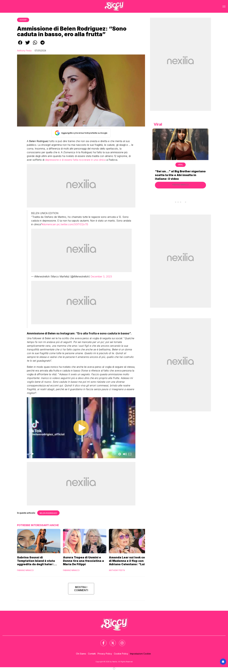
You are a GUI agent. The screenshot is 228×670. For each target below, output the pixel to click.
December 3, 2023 (101, 276)
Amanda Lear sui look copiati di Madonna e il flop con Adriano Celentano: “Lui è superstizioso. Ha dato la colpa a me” (130, 561)
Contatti (92, 653)
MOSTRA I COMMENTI (81, 589)
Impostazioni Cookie (140, 653)
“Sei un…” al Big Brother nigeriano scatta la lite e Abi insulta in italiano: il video (180, 175)
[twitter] (28, 44)
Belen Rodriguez (48, 513)
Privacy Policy (105, 653)
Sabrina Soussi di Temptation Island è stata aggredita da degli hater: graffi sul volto (36, 561)
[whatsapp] (35, 44)
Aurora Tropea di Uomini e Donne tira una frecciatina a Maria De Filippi (83, 561)
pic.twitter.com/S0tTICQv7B (72, 224)
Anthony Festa (24, 50)
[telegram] (42, 44)
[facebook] (20, 44)
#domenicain (49, 224)
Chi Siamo (81, 653)
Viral (180, 164)
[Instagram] (120, 641)
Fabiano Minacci (25, 570)
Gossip (23, 20)
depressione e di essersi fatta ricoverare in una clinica (75, 159)
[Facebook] (101, 641)
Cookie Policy (121, 653)
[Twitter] (111, 641)
